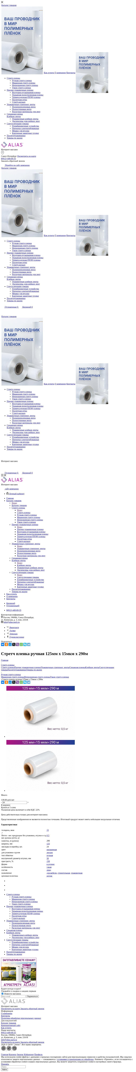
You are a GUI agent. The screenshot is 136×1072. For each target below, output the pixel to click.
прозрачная (52, 849)
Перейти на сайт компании (17, 165)
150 (48, 861)
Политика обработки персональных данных (21, 1018)
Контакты (5, 1016)
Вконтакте (14, 627)
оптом (49, 876)
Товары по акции (34, 670)
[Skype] (25, 644)
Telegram (13, 634)
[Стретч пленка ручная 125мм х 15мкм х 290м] (40, 736)
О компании (6, 1013)
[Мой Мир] (10, 644)
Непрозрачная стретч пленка (37, 677)
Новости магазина (12, 994)
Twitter (13, 631)
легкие (50, 852)
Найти (4, 1070)
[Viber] (17, 644)
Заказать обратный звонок (32, 1009)
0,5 (48, 835)
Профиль (38, 1054)
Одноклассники (17, 637)
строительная (64, 873)
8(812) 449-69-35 (8, 158)
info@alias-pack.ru (12, 622)
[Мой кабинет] (2, 311)
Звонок (20, 1054)
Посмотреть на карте (26, 156)
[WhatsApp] (21, 644)
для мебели (52, 873)
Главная (4, 1054)
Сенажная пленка (77, 667)
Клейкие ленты (24, 565)
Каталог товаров (19, 505)
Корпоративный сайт (10, 1025)
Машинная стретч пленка (12, 677)
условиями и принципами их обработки (75, 1059)
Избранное (29, 1054)
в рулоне (50, 864)
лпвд (49, 870)
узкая (49, 867)
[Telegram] (28, 644)
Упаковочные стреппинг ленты (31, 548)
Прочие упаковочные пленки (30, 529)
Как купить (6, 1028)
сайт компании (12, 489)
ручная (50, 855)
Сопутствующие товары (28, 577)
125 (48, 844)
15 (48, 830)
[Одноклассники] (6, 644)
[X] (13, 644)
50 (48, 858)
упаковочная (76, 873)
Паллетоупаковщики (17, 670)
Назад (14, 503)
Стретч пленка (23, 512)
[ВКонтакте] (2, 644)
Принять (5, 1064)
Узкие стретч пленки (59, 677)
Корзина (12, 1054)
